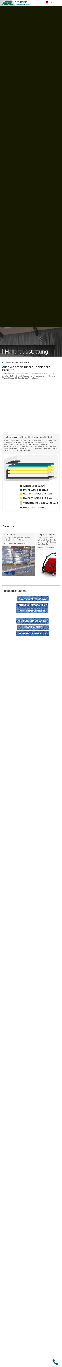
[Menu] (57, 3)
